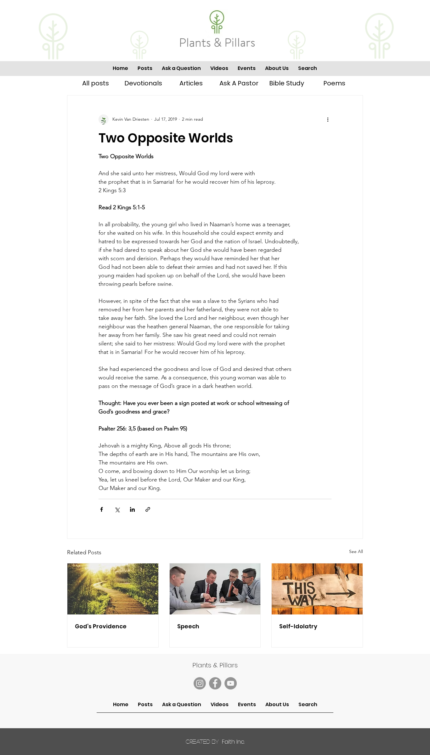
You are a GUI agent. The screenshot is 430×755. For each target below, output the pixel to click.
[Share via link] (148, 509)
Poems (334, 83)
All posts (95, 83)
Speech (188, 626)
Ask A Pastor (238, 83)
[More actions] (327, 119)
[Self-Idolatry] (317, 588)
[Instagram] (200, 683)
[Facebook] (215, 683)
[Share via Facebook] (102, 509)
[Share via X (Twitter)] (117, 509)
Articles (191, 83)
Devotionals (143, 83)
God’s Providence (101, 626)
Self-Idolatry (298, 626)
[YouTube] (230, 683)
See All (356, 551)
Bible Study (286, 83)
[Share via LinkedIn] (132, 509)
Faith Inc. (215, 742)
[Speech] (215, 588)
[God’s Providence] (112, 588)
